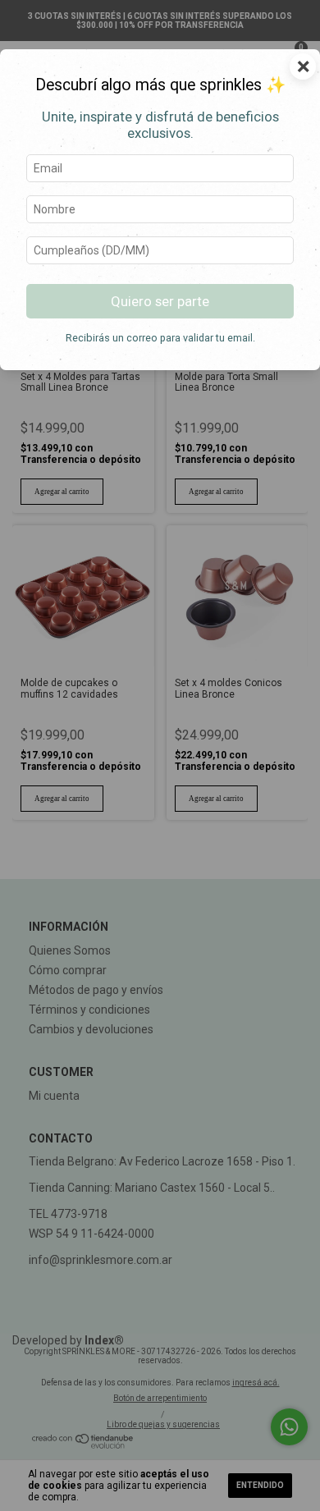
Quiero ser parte (160, 301)
